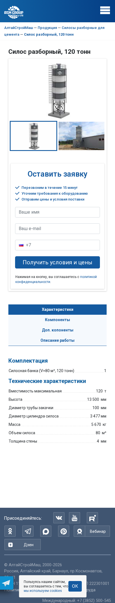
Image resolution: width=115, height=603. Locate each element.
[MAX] (45, 531)
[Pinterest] (63, 531)
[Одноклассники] (10, 531)
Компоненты (57, 320)
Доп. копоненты (57, 330)
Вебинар (98, 531)
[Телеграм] (27, 531)
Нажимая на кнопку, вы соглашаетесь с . (56, 279)
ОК (75, 586)
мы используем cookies (43, 591)
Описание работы (57, 340)
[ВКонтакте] (58, 517)
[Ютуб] (74, 517)
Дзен (28, 545)
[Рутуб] (92, 517)
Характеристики (57, 309)
